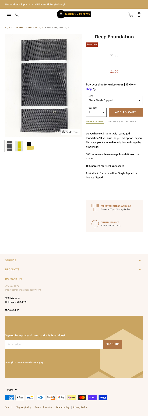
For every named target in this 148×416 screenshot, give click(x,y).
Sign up (112, 344)
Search (8, 407)
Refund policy (62, 407)
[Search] (14, 14)
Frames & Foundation (29, 27)
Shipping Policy (23, 407)
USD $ (10, 389)
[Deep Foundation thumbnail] (9, 146)
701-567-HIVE (12, 285)
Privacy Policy (80, 407)
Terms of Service (43, 407)
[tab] (95, 122)
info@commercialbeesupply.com (23, 289)
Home (8, 27)
